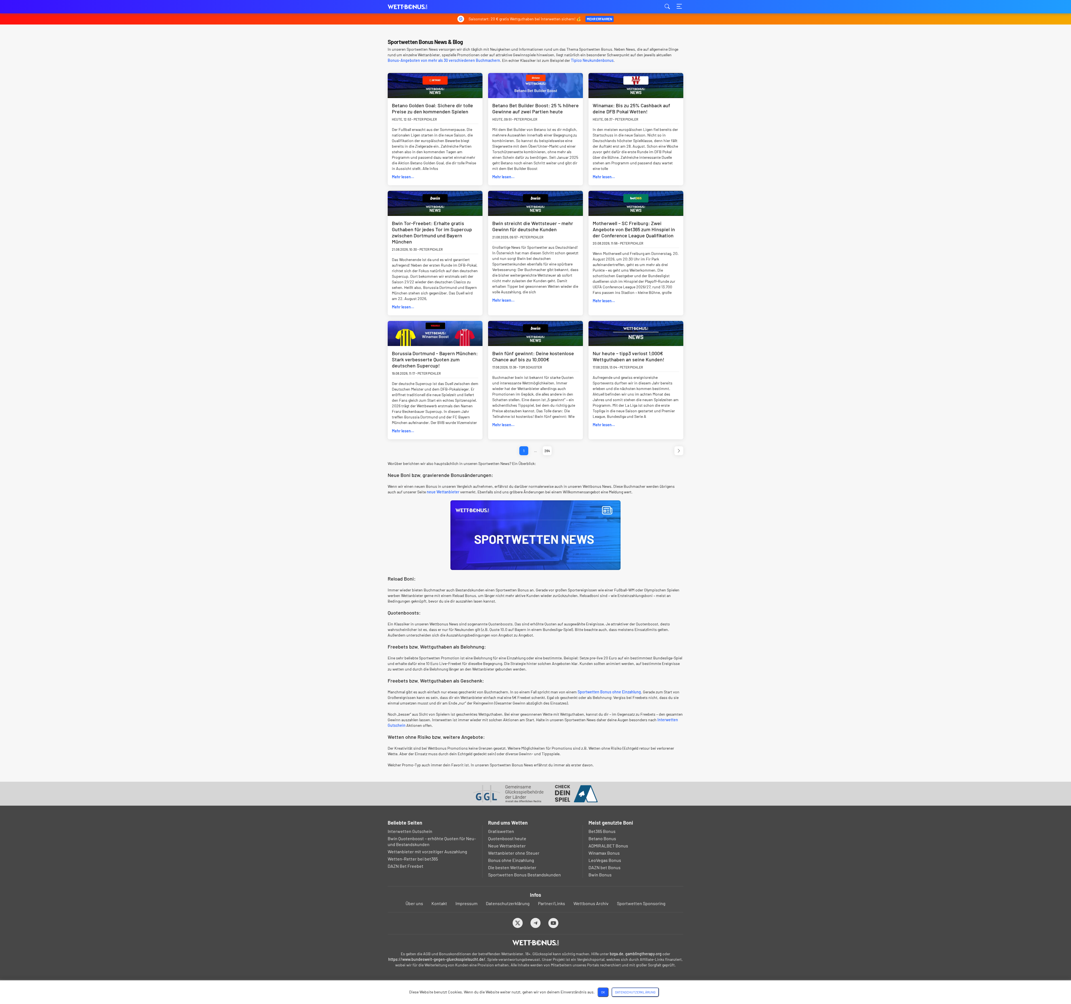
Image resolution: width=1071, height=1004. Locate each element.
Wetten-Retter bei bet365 (413, 858)
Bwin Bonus (600, 874)
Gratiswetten (501, 831)
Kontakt (439, 903)
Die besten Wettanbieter (512, 867)
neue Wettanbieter (443, 491)
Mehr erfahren (599, 19)
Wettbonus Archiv (591, 903)
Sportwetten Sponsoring (641, 903)
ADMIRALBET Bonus (608, 845)
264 (547, 451)
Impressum (466, 903)
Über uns (414, 903)
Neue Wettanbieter (507, 845)
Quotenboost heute (507, 838)
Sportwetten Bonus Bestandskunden (524, 874)
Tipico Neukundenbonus (592, 60)
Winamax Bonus (604, 853)
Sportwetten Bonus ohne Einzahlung (609, 691)
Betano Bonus (602, 838)
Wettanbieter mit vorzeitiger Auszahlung (427, 851)
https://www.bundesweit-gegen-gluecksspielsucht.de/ (436, 959)
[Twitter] (518, 923)
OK (603, 992)
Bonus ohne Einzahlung (511, 860)
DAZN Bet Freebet (405, 866)
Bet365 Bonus (602, 831)
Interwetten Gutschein (410, 831)
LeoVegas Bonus (604, 860)
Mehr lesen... (403, 176)
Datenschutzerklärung (508, 903)
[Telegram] (535, 923)
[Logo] (535, 942)
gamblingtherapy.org (643, 953)
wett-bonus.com (415, 6)
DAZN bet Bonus (604, 867)
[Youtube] (553, 923)
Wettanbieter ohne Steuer (513, 853)
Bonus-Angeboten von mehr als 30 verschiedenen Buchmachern (444, 60)
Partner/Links (551, 903)
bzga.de (616, 953)
